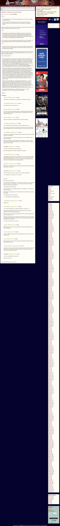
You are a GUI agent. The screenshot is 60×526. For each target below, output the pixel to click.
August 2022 (51, 259)
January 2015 (51, 361)
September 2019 (51, 298)
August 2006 (51, 474)
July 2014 (50, 367)
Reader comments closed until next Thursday (45, 13)
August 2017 (51, 326)
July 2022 (50, 260)
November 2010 (51, 417)
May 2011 (50, 410)
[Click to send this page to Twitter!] (4, 93)
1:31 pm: (19, 103)
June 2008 (50, 449)
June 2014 (50, 369)
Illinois (50, 188)
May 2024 (50, 235)
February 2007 (51, 467)
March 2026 (51, 210)
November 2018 (51, 309)
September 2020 (51, 284)
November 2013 (51, 376)
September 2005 (51, 498)
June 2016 (50, 342)
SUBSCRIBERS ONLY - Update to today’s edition (46, 11)
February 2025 (51, 225)
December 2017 (51, 321)
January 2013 (51, 388)
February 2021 (51, 279)
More (3, 30)
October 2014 (51, 364)
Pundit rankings (51, 191)
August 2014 (51, 366)
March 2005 (51, 485)
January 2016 (51, 347)
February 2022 (51, 265)
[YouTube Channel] (49, 20)
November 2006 (51, 471)
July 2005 (50, 501)
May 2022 (50, 262)
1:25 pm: (17, 97)
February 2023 (51, 252)
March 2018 (51, 318)
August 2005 (51, 499)
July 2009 (50, 435)
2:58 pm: (20, 200)
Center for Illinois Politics (6, 55)
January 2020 (51, 293)
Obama (50, 192)
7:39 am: (18, 254)
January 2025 (51, 226)
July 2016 (50, 341)
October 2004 (51, 491)
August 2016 (51, 339)
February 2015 (51, 360)
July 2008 (50, 448)
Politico (3, 16)
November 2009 (51, 430)
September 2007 (51, 460)
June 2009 (50, 436)
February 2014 (51, 373)
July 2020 (50, 287)
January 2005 (51, 488)
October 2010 (51, 418)
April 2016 (50, 344)
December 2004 (51, 489)
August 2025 (51, 218)
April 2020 (50, 290)
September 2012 (51, 392)
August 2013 (51, 380)
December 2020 (51, 281)
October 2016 (51, 337)
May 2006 (50, 478)
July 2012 (50, 394)
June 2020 (50, 288)
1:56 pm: (19, 123)
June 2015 (50, 355)
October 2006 (51, 472)
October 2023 (51, 243)
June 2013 (50, 382)
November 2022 (51, 255)
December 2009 (51, 429)
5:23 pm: (16, 231)
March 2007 (51, 466)
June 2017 (50, 328)
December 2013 (51, 375)
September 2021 (51, 271)
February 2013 (51, 387)
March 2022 (51, 264)
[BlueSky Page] (55, 20)
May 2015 (50, 356)
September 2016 (51, 338)
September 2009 (51, 433)
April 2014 (50, 371)
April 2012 (50, 398)
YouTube (50, 190)
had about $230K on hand (15, 28)
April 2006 (50, 479)
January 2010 (51, 428)
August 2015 (51, 353)
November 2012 (51, 390)
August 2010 (51, 420)
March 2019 (51, 305)
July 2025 (50, 219)
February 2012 (51, 400)
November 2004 (51, 490)
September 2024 (51, 230)
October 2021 (51, 270)
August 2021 (51, 272)
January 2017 (51, 334)
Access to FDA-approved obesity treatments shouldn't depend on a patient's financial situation (47, 8)
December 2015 (51, 348)
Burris (50, 195)
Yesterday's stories (40, 15)
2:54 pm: (18, 170)
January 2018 (51, 320)
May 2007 (50, 464)
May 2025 (50, 222)
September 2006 (51, 473)
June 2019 (50, 301)
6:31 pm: (22, 246)
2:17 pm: (17, 154)
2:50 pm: (19, 163)
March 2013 (51, 385)
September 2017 (51, 325)
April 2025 (50, 223)
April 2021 (50, 277)
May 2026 (50, 208)
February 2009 (51, 440)
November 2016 (51, 336)
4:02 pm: (20, 206)
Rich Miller (6, 146)
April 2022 (50, 263)
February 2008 (51, 454)
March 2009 (51, 439)
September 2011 (51, 406)
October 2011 (51, 405)
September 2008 (51, 446)
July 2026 (50, 206)
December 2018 (51, 308)
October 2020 (51, 283)
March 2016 (51, 345)
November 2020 (51, 282)
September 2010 (51, 419)
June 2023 (50, 247)
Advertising (50, 197)
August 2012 (51, 393)
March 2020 (51, 291)
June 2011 (50, 409)
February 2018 (51, 319)
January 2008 (51, 455)
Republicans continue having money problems (11, 12)
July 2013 (50, 381)
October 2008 (51, 445)
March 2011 (51, 412)
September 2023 (51, 244)
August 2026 (51, 205)
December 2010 (51, 416)
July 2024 (50, 233)
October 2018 (51, 310)
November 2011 (51, 403)
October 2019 (51, 297)
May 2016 (50, 343)
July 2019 (50, 300)
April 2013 (50, 384)
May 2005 (50, 503)
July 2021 (50, 273)
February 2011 (51, 414)
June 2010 (50, 423)
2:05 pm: (18, 146)
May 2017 (50, 329)
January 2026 (51, 213)
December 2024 (51, 227)
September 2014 (51, 365)
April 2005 (50, 484)
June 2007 (50, 463)
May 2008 (50, 451)
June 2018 (50, 315)
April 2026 (50, 209)
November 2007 (51, 457)
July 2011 (50, 408)
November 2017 (51, 323)
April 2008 (50, 452)
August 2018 (51, 312)
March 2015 (51, 359)
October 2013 (51, 378)
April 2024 (50, 236)
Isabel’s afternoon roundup (42, 14)
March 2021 (51, 278)
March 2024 (51, 237)
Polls (49, 200)
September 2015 (51, 352)
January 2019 (51, 307)
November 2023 (51, 242)
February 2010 (51, 427)
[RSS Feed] (57, 20)
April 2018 (50, 317)
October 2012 (51, 391)
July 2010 (50, 421)
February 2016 (51, 346)
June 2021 (50, 274)
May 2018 (50, 316)
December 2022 (51, 254)
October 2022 (51, 256)
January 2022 (51, 266)
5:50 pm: (16, 238)
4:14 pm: (17, 224)
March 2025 (51, 224)
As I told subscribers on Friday (6, 40)
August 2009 (51, 434)
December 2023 (51, 241)
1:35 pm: (17, 109)
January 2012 (51, 401)
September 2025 (51, 217)
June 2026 (50, 207)
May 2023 (50, 248)
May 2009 (50, 437)
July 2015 (50, 354)
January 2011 (51, 415)
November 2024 (51, 228)
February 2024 (51, 238)
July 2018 (50, 314)
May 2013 (50, 383)
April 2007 (50, 465)
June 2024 (50, 234)
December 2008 (51, 443)
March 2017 (51, 332)
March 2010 (51, 426)
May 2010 (50, 424)
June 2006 (50, 476)
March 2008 (51, 453)
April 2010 (50, 425)
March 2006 (51, 480)
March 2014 (51, 372)
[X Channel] (52, 20)
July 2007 (50, 462)
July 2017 (50, 327)
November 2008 (51, 444)
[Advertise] (42, 19)
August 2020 (51, 286)
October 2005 (51, 497)
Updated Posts (51, 199)
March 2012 (51, 399)
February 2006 (51, 481)
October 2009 (51, 432)
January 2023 (51, 253)
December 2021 (51, 268)
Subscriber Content (52, 193)
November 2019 (51, 296)
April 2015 (50, 357)
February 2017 (51, 333)
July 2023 (50, 246)
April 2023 (50, 250)
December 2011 (51, 402)
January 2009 (51, 442)
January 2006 (51, 482)
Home (50, 187)
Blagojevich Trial (51, 196)
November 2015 (51, 350)
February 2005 (51, 487)
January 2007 (51, 469)
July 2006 (50, 475)
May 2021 (50, 275)
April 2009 (50, 438)
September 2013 (51, 379)
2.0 (51, 510)
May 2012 (50, 397)
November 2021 (51, 269)
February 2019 (51, 306)
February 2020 (51, 292)
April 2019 (50, 303)
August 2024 (51, 232)
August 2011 (51, 407)
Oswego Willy (6, 170)
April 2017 (50, 330)
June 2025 (50, 220)
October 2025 (51, 216)
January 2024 (51, 239)
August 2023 (51, 245)
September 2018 (51, 311)
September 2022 (51, 257)
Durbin (50, 194)
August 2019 (51, 299)
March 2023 (51, 251)
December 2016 (51, 335)
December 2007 (51, 456)
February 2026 (51, 211)
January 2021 (51, 280)
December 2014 (51, 362)
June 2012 (50, 396)
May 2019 (50, 302)
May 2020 (50, 289)
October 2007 (51, 458)
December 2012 (51, 389)
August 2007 (51, 461)
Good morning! (40, 10)
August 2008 (51, 447)
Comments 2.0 (52, 511)
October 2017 (51, 324)
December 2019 (51, 295)
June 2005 (50, 502)
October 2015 (51, 351)
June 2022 (50, 261)
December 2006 (51, 470)
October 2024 (51, 229)
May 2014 (50, 370)
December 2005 (51, 483)
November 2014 (51, 363)
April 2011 (50, 411)
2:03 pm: (20, 132)
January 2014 (51, 374)
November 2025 (51, 215)
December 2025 (51, 214)
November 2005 (51, 496)
